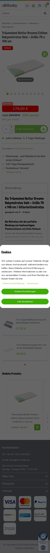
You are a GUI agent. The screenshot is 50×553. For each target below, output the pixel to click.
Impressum (32, 283)
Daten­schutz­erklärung (14, 283)
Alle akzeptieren (25, 301)
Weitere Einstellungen (25, 291)
